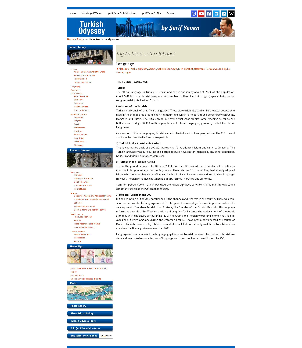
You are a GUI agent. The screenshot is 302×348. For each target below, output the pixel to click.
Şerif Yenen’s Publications (122, 13)
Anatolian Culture (79, 114)
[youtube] (201, 13)
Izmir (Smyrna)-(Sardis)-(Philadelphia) (91, 199)
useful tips (91, 255)
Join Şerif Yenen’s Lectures (91, 330)
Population (75, 89)
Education (78, 102)
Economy (78, 99)
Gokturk (161, 68)
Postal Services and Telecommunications (89, 268)
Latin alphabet (185, 68)
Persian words (213, 68)
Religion (77, 120)
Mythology (78, 144)
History (74, 68)
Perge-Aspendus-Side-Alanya (87, 223)
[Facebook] (209, 13)
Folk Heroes (79, 141)
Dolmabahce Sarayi (83, 185)
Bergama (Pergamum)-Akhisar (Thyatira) (93, 195)
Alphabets (124, 68)
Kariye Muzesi (80, 188)
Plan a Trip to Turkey (91, 315)
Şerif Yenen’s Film (151, 13)
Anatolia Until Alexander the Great (89, 71)
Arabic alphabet (139, 68)
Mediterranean (77, 213)
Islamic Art (79, 137)
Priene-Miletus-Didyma (84, 205)
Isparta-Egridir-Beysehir (84, 226)
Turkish (119, 72)
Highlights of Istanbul (83, 178)
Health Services (81, 106)
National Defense (81, 109)
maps (91, 292)
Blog (79, 39)
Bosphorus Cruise (81, 181)
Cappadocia (79, 237)
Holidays (78, 130)
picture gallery (91, 307)
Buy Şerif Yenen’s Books (91, 337)
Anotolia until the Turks (84, 74)
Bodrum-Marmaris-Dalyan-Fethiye (90, 209)
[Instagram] (194, 13)
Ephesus (77, 202)
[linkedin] (224, 13)
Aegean (74, 192)
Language (125, 64)
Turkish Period (80, 78)
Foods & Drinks (77, 275)
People (77, 123)
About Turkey (91, 56)
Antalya (77, 219)
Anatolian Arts (80, 134)
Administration (81, 95)
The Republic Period (82, 81)
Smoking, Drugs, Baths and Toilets (86, 278)
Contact (171, 13)
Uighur (128, 72)
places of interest (91, 159)
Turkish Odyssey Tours (91, 322)
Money (74, 271)
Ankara (77, 240)
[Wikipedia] (231, 13)
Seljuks (226, 68)
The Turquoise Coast (83, 216)
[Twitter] (216, 13)
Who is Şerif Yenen (92, 13)
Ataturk (152, 68)
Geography (75, 86)
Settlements (79, 127)
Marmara (75, 171)
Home (73, 13)
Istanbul (77, 174)
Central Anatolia (78, 231)
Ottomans (199, 68)
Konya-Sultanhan (82, 233)
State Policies (76, 93)
